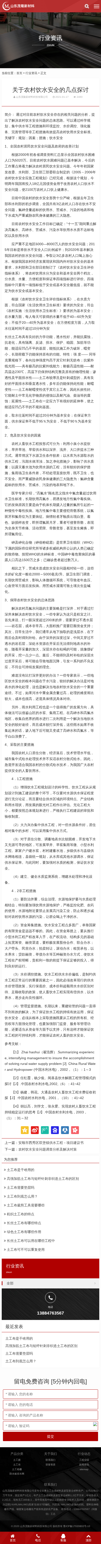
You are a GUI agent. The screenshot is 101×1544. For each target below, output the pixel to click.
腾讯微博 (45, 1130)
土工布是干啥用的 (20, 1170)
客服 (63, 1540)
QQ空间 (25, 1130)
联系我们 (50, 1460)
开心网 (75, 1130)
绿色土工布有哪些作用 (23, 1232)
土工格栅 (17, 1469)
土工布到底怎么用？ (22, 1196)
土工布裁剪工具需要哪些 (25, 1205)
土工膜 (17, 1460)
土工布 (17, 1464)
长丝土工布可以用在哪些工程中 (30, 1241)
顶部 (88, 1540)
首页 (19, 73)
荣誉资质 (50, 1464)
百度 (55, 1130)
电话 (38, 1540)
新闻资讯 (84, 1464)
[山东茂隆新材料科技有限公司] (18, 6)
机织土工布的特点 (20, 1214)
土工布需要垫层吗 (20, 1187)
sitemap (84, 1469)
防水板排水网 (17, 1473)
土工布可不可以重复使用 (25, 1249)
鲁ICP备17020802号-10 (76, 1526)
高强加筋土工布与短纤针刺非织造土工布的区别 (42, 1179)
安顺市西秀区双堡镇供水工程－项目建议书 (51, 1143)
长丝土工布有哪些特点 (23, 1223)
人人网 (65, 1130)
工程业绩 (84, 1460)
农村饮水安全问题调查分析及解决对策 (47, 1149)
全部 (10, 1283)
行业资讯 (31, 73)
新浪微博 (35, 1130)
